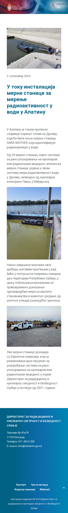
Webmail (45, 489)
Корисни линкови (24, 489)
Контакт (21, 484)
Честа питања (39, 484)
